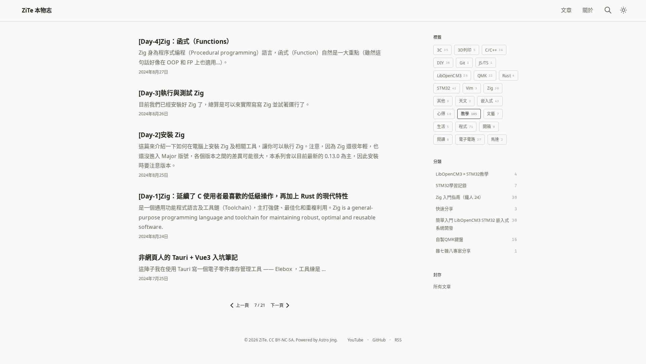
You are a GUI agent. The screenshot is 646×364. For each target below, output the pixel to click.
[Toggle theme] (623, 11)
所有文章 (442, 286)
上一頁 (242, 305)
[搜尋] (608, 10)
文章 (566, 10)
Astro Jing (327, 340)
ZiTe (263, 340)
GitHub (379, 340)
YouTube (355, 340)
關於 (587, 10)
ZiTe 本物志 (37, 10)
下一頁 (277, 305)
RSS (398, 340)
